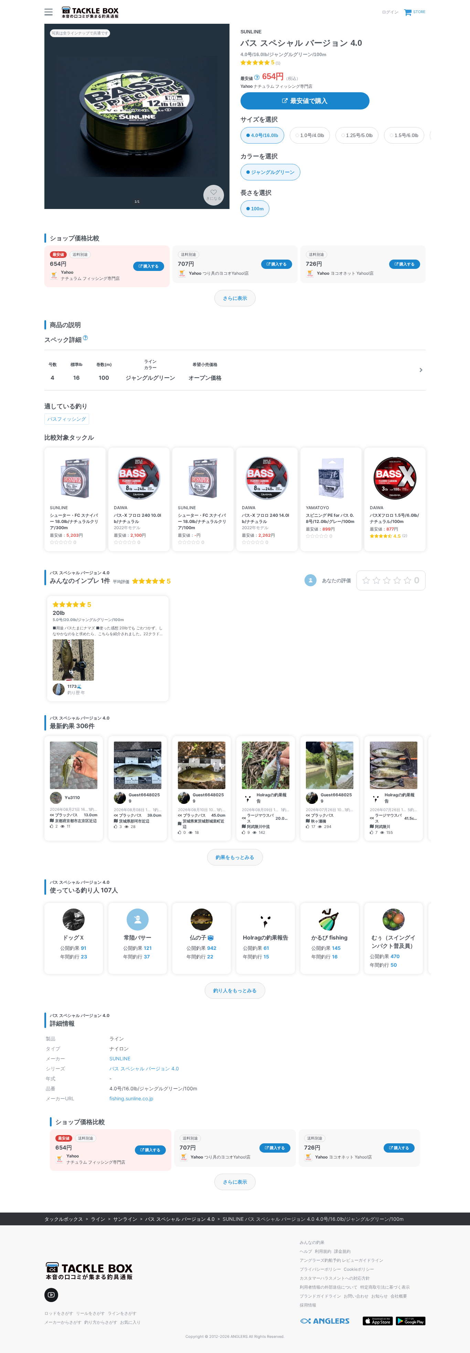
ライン (98, 1219)
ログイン (390, 11)
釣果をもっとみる (235, 857)
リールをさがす (90, 1313)
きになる (213, 198)
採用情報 (308, 1305)
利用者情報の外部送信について (328, 1287)
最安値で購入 (309, 100)
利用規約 (323, 1251)
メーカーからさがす (63, 1322)
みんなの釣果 (312, 1242)
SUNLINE (119, 1058)
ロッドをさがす (58, 1313)
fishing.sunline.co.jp (131, 1098)
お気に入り (130, 1322)
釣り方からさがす (100, 1322)
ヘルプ (306, 1251)
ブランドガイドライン (320, 1296)
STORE (419, 11)
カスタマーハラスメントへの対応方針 (335, 1278)
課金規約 (342, 1251)
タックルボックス (63, 1219)
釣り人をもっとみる (235, 990)
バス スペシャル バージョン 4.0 (144, 1068)
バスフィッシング (66, 419)
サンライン (125, 1219)
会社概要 (399, 1296)
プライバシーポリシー (320, 1269)
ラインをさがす (122, 1313)
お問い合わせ (356, 1296)
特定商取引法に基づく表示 (385, 1287)
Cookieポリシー (359, 1269)
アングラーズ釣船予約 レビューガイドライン (341, 1260)
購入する (150, 266)
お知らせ (379, 1296)
